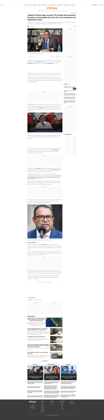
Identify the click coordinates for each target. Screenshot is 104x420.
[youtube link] (30, 408)
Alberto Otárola (30, 299)
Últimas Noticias (42, 411)
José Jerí (40, 299)
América (42, 402)
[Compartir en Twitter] (55, 57)
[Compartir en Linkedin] (57, 57)
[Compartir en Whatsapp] (51, 57)
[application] (44, 122)
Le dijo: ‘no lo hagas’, (44, 173)
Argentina (62, 402)
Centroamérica (42, 410)
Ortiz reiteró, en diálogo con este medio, (35, 148)
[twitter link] (32, 406)
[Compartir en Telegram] (59, 57)
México (62, 406)
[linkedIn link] (34, 408)
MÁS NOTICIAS (45, 360)
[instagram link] (34, 406)
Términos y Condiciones (72, 402)
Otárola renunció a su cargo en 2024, (34, 199)
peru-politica (36, 299)
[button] (61, 57)
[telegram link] (32, 408)
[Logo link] (52, 8)
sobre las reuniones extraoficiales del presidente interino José (44, 60)
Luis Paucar (32, 26)
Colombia (42, 405)
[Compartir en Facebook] (53, 57)
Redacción (52, 402)
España (42, 406)
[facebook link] (30, 406)
